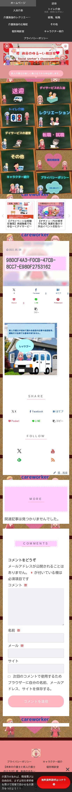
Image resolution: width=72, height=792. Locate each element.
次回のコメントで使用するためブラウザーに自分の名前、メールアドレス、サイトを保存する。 (36, 683)
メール (16, 645)
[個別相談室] (54, 160)
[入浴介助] (54, 93)
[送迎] (18, 93)
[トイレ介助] (18, 115)
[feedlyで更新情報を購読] (19, 459)
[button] (36, 310)
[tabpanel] (20, 215)
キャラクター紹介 (52, 761)
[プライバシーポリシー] (54, 182)
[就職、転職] (54, 138)
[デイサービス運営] (18, 138)
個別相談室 (52, 767)
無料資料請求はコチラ (53, 779)
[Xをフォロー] (19, 451)
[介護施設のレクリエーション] (54, 115)
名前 (14, 630)
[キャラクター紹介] (18, 182)
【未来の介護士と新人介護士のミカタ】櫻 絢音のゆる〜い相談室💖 (19, 771)
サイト (13, 661)
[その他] (18, 160)
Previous (2, 216)
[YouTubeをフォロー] (52, 451)
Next (69, 216)
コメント (17, 585)
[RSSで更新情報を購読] (52, 459)
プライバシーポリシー (19, 761)
